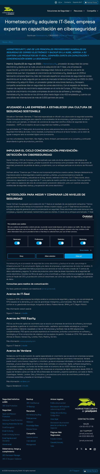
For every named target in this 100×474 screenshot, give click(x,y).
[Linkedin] (86, 449)
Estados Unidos (56, 439)
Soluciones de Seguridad (58, 11)
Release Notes (31, 429)
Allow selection (50, 256)
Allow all (79, 256)
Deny (21, 256)
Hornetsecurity (42, 35)
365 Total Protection (9, 406)
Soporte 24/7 (77, 2)
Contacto (67, 2)
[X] (82, 449)
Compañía (91, 11)
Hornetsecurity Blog (33, 415)
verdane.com (25, 381)
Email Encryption (8, 427)
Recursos (78, 11)
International (31, 441)
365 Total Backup (32, 403)
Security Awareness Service (12, 424)
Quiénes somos (32, 437)
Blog (10, 42)
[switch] (39, 243)
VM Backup (30, 407)
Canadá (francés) (56, 442)
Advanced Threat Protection (12, 420)
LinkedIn (24, 313)
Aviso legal (54, 419)
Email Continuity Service (11, 434)
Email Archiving (7, 431)
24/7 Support (74, 471)
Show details (84, 250)
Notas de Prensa (66, 35)
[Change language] (58, 2)
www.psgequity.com (27, 341)
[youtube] (90, 449)
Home (4, 42)
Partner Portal (92, 2)
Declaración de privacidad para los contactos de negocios (59, 425)
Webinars (29, 422)
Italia (52, 446)
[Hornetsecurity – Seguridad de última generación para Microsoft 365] (8, 11)
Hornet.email (6, 444)
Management (31, 444)
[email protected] (86, 433)
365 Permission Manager (11, 455)
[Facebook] (77, 449)
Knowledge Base (32, 425)
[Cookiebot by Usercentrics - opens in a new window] (83, 216)
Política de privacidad (58, 403)
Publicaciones (31, 418)
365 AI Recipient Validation (12, 459)
